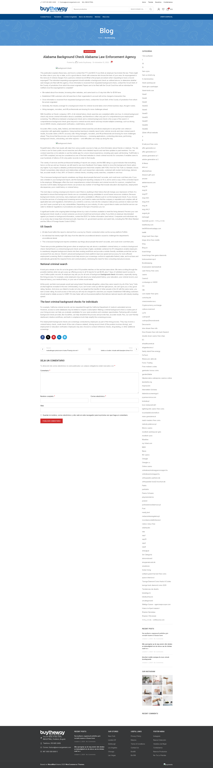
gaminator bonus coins (150, 370)
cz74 (144, 313)
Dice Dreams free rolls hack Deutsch (155, 332)
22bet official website (150, 133)
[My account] (159, 9)
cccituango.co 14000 (149, 282)
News (144, 451)
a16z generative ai (148, 148)
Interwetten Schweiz (149, 390)
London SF (112, 740)
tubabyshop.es (147, 597)
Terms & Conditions (138, 744)
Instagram (156, 736)
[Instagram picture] (147, 680)
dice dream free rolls (149, 328)
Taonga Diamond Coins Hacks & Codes (156, 581)
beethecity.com (147, 225)
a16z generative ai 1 (149, 152)
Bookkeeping (110, 38)
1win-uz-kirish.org (148, 75)
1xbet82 (145, 129)
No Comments (158, 639)
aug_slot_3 (146, 209)
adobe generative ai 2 (150, 159)
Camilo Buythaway (84, 62)
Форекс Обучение (149, 616)
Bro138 (133, 755)
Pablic (144, 485)
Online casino (147, 466)
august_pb (146, 213)
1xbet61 (145, 121)
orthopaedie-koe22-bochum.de (153, 482)
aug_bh (144, 186)
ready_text (146, 512)
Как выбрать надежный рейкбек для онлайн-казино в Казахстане (155, 634)
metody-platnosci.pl (149, 424)
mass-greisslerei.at (149, 416)
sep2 (144, 543)
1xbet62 (145, 125)
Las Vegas (112, 755)
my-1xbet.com (147, 443)
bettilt (144, 232)
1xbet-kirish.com (148, 90)
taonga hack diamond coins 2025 (154, 585)
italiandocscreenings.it (150, 393)
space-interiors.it (148, 577)
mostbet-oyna (147, 436)
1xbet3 (144, 102)
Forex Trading (147, 363)
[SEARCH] (150, 9)
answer (144, 179)
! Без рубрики (147, 56)
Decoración (146, 324)
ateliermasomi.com (149, 182)
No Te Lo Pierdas (159, 755)
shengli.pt (145, 551)
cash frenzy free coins (150, 271)
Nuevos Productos (160, 751)
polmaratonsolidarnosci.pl (151, 505)
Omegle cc (146, 462)
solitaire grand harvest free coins (154, 574)
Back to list (89, 349)
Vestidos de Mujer (160, 744)
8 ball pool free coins (150, 144)
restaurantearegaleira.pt (151, 516)
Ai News (145, 163)
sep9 (144, 547)
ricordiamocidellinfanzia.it (151, 520)
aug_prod (145, 202)
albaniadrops (147, 171)
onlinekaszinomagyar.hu (151, 474)
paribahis (145, 489)
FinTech (145, 355)
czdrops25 (146, 317)
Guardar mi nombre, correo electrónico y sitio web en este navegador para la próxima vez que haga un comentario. (85, 415)
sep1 (143, 535)
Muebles (145, 439)
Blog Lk (145, 248)
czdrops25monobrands (150, 320)
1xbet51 (144, 113)
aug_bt (144, 190)
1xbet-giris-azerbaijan (150, 86)
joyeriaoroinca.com (149, 397)
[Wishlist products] (163, 9)
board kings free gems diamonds (154, 255)
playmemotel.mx (148, 497)
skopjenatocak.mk (148, 562)
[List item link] (55, 737)
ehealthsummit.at (148, 344)
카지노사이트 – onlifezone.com (153, 620)
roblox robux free (148, 524)
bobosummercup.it (149, 259)
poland (144, 501)
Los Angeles (112, 748)
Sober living (146, 570)
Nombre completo (47, 396)
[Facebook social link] (42, 337)
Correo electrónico (98, 396)
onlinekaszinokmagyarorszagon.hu (155, 470)
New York (111, 736)
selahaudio (146, 528)
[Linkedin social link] (59, 337)
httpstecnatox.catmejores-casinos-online (157, 378)
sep (143, 531)
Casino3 (145, 278)
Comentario (45, 370)
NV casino (146, 455)
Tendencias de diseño (150, 589)
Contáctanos (158, 748)
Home (100, 38)
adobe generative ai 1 (150, 156)
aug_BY (145, 194)
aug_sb (144, 205)
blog (143, 244)
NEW (144, 447)
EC (143, 340)
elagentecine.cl (147, 347)
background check (108, 274)
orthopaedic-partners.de (151, 478)
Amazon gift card (148, 175)
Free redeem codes (149, 366)
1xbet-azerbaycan (148, 83)
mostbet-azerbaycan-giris (151, 432)
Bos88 (133, 751)
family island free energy (151, 351)
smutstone (146, 566)
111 (143, 64)
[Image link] (52, 733)
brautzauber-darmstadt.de (151, 267)
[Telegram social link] (65, 337)
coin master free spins (150, 294)
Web (42, 406)
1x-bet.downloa (147, 79)
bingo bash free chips (150, 236)
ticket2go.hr (146, 593)
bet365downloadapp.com (151, 228)
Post (143, 508)
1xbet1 (144, 94)
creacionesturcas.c (149, 301)
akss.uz (145, 167)
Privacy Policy (136, 736)
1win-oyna (145, 71)
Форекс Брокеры (148, 612)
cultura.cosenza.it (148, 309)
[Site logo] (54, 9)
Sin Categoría (147, 555)
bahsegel (145, 217)
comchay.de (146, 298)
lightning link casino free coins (153, 409)
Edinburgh (112, 744)
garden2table (147, 374)
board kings (146, 251)
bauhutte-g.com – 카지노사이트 (153, 221)
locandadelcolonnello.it (150, 413)
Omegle (145, 459)
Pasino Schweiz (148, 493)
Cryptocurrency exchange (152, 305)
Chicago (111, 751)
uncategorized (147, 601)
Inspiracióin (146, 386)
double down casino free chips (153, 336)
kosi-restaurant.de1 (149, 405)
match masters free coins (151, 420)
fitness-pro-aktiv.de (149, 359)
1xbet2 (144, 98)
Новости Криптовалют (151, 608)
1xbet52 (145, 117)
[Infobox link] (48, 2)
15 (143, 67)
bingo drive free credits (151, 240)
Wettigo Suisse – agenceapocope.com (156, 604)
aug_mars (145, 198)
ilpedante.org (147, 382)
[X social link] (48, 337)
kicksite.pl (145, 401)
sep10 (144, 539)
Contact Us (135, 748)
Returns (133, 740)
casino (144, 274)
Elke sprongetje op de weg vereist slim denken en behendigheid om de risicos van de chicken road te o (157, 646)
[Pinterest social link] (53, 337)
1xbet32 (145, 106)
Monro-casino (147, 428)
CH (143, 286)
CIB (143, 290)
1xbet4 (144, 110)
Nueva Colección (159, 740)
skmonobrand (147, 558)
